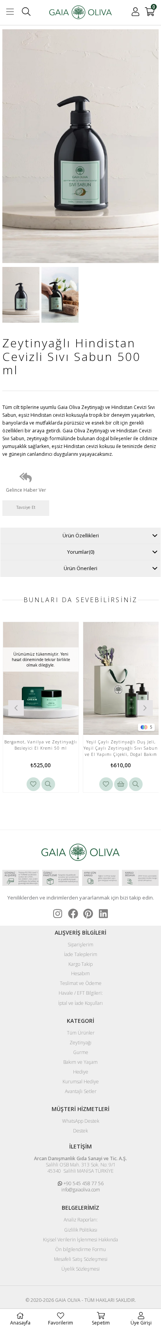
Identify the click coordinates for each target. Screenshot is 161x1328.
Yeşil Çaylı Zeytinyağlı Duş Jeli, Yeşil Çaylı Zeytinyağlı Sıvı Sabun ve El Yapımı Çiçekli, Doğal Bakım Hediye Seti (121, 748)
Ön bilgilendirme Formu (80, 1249)
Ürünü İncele (48, 784)
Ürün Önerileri (80, 568)
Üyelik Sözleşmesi (80, 1269)
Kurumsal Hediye (81, 1081)
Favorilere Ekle (33, 784)
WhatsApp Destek (80, 1121)
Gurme (80, 1052)
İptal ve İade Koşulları (80, 1003)
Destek (80, 1131)
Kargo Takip (80, 964)
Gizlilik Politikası (80, 1230)
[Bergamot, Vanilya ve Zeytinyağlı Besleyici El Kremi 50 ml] (41, 678)
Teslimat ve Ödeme (81, 983)
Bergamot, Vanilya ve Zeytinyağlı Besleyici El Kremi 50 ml (40, 745)
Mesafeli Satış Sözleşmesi (80, 1259)
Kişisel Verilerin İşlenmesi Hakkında (80, 1240)
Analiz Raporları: (81, 1220)
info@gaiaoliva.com (80, 1189)
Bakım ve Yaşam (80, 1062)
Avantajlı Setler (81, 1091)
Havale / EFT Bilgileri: (81, 993)
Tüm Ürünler (81, 1033)
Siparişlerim (80, 945)
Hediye (80, 1072)
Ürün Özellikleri (81, 535)
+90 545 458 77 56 (83, 1183)
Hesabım (80, 973)
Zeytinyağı (80, 1042)
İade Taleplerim (80, 954)
